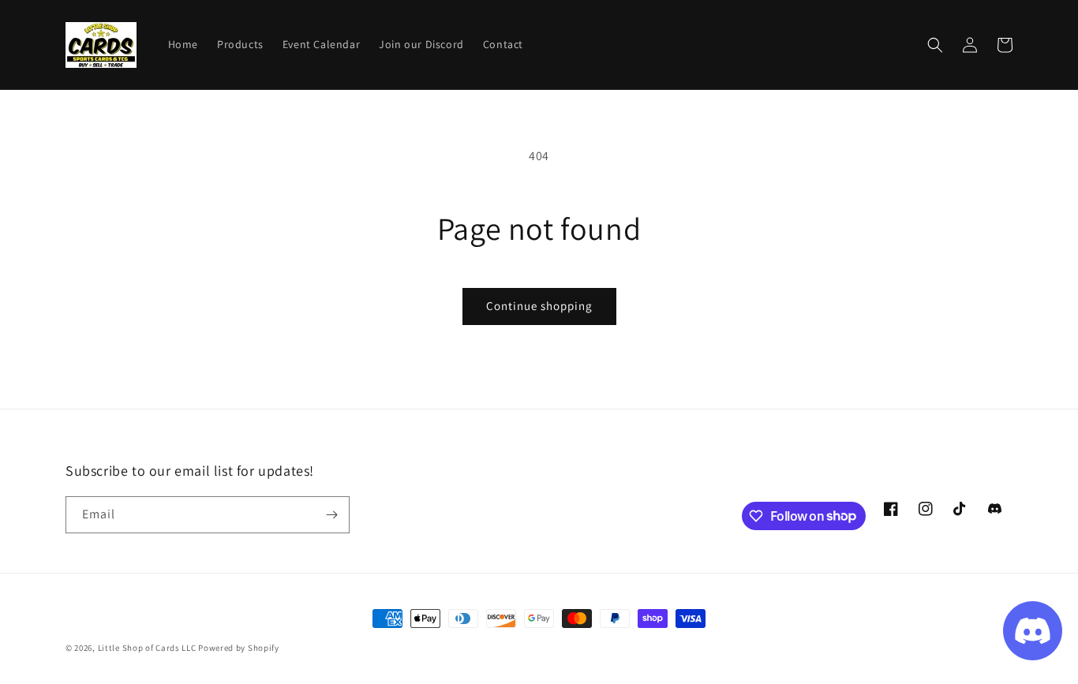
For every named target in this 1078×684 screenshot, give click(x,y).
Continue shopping (539, 305)
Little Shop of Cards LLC (147, 647)
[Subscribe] (331, 514)
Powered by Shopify (238, 647)
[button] (935, 45)
